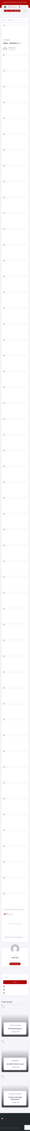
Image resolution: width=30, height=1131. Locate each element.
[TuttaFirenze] (12, 7)
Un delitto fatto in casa (15, 1064)
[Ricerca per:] (15, 977)
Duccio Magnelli (17, 1007)
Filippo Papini (15, 1042)
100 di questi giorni (15, 1028)
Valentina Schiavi (18, 1078)
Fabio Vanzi (12, 48)
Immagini (10, 20)
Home (4, 20)
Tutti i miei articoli (15, 964)
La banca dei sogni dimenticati (15, 1098)
